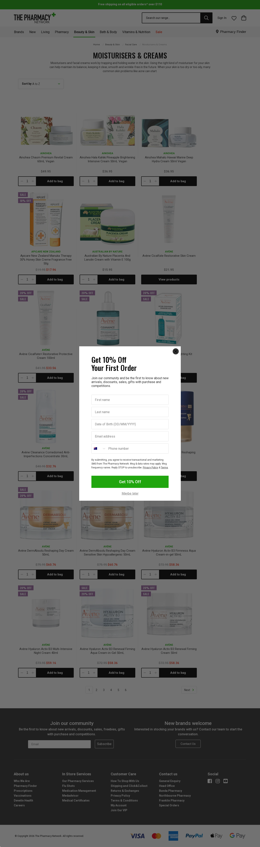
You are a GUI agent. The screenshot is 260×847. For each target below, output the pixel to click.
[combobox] (99, 448)
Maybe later (130, 493)
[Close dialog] (176, 351)
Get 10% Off (130, 481)
